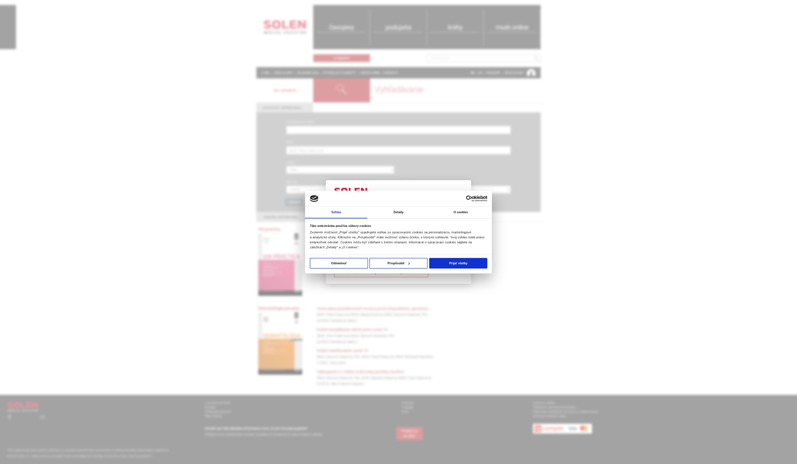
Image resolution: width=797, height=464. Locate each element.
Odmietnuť (339, 263)
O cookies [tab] (461, 212)
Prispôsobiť (396, 263)
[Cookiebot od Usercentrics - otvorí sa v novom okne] (469, 198)
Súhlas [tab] (336, 212)
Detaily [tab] (399, 212)
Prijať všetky (458, 263)
